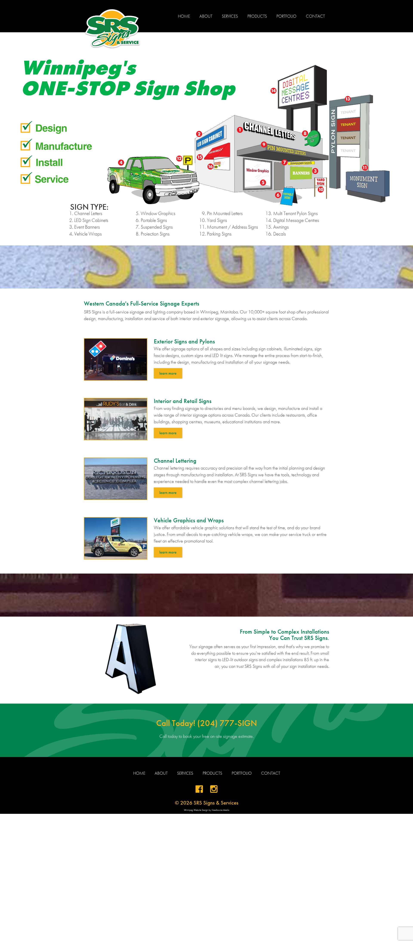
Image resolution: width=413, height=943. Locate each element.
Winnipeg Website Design (196, 809)
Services (230, 16)
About (205, 16)
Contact (315, 16)
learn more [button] (168, 373)
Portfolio (286, 16)
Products (257, 16)
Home (184, 16)
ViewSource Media (220, 809)
